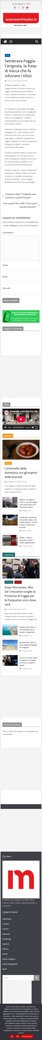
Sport (7, 55)
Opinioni (8, 463)
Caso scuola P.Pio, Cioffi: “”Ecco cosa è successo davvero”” (20, 205)
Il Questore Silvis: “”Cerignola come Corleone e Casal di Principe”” (20, 196)
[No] (39, 1022)
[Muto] (33, 427)
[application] (20, 419)
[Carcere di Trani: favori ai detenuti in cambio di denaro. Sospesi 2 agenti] (10, 663)
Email (4, 276)
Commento (8, 232)
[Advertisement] (21, 376)
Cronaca (18, 582)
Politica (5, 949)
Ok (12, 1036)
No (17, 1036)
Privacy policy (27, 1036)
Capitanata (8, 582)
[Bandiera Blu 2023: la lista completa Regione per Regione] (10, 647)
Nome (5, 265)
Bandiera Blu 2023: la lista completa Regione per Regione (28, 645)
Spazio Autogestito (10, 964)
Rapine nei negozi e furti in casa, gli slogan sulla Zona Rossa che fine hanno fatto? (28, 503)
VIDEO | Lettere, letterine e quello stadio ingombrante (27, 540)
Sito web (6, 288)
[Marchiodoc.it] (5, 41)
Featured (6, 934)
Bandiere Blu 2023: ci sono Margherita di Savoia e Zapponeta (27, 629)
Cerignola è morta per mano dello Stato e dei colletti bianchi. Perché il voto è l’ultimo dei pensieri (28, 522)
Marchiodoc (24, 81)
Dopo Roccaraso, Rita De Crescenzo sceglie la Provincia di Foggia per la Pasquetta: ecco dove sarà (20, 595)
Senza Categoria (8, 959)
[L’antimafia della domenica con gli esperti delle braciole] (20, 450)
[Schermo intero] (36, 427)
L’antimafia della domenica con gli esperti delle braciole (21, 472)
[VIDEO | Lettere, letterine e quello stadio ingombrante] (10, 542)
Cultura (5, 929)
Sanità (4, 954)
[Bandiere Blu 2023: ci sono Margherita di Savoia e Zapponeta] (10, 631)
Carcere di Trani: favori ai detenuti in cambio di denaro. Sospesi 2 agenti (28, 661)
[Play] (5, 427)
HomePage (6, 939)
